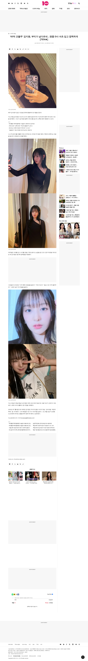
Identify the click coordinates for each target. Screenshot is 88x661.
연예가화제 (11, 8)
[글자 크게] (25, 49)
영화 (53, 8)
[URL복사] (23, 49)
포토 (68, 8)
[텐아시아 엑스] (18, 3)
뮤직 (45, 8)
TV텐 (60, 8)
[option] (69, 228)
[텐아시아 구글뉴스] (27, 3)
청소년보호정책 (25, 656)
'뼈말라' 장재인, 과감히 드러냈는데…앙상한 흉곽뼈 (72, 157)
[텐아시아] (45, 3)
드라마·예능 (36, 8)
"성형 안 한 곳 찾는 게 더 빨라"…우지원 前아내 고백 (72, 171)
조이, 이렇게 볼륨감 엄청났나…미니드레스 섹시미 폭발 (72, 197)
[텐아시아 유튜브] (9, 3)
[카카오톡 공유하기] (9, 49)
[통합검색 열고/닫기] (79, 3)
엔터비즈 (77, 8)
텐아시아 (15, 658)
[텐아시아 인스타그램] (21, 3)
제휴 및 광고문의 (32, 656)
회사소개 (10, 656)
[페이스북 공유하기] (12, 49)
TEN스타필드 (24, 8)
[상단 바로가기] (83, 657)
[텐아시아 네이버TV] (12, 3)
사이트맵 (39, 656)
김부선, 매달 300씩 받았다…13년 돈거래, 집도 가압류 (71, 161)
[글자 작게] (28, 49)
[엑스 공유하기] (15, 49)
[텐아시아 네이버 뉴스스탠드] (24, 3)
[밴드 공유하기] (20, 49)
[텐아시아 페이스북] (66, 644)
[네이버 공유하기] (17, 49)
